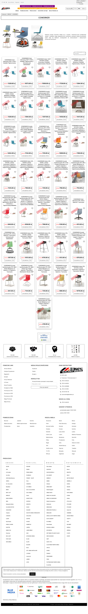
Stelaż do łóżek (75, 442)
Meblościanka (49, 437)
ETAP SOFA (8, 538)
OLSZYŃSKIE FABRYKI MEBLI (53, 544)
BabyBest (8, 486)
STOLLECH (69, 501)
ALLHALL (8, 475)
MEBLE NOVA (49, 492)
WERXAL (69, 530)
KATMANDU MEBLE (30, 536)
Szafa (73, 445)
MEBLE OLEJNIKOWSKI (51, 498)
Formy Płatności (8, 379)
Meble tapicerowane (22, 423)
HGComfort (28, 515)
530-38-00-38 (65, 391)
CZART (7, 518)
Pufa (73, 440)
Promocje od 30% (8, 396)
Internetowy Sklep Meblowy (10, 599)
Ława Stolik (62, 431)
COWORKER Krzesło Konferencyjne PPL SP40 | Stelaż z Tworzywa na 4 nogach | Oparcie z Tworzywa (61, 269)
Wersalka (61, 451)
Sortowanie (79, 52)
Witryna (48, 453)
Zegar (73, 453)
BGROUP (8, 495)
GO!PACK (28, 501)
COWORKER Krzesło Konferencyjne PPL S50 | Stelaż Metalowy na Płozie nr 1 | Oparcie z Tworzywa (44, 269)
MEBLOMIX (49, 512)
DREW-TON (8, 530)
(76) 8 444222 (65, 380)
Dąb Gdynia (8, 521)
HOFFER (28, 518)
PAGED (48, 550)
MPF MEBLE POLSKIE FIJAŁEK (53, 533)
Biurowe (6, 420)
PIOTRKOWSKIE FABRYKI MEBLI (53, 562)
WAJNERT (69, 524)
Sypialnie (32, 426)
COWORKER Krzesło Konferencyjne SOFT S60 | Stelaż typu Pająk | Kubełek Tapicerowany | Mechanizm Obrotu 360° (61, 94)
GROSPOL (28, 504)
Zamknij (32, 574)
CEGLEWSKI (8, 509)
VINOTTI (68, 518)
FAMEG (27, 469)
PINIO (48, 559)
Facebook (34, 368)
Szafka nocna (49, 448)
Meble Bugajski (50, 489)
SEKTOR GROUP (70, 478)
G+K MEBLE (28, 486)
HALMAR (28, 509)
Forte (27, 481)
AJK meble (8, 472)
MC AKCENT (49, 475)
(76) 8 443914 (65, 383)
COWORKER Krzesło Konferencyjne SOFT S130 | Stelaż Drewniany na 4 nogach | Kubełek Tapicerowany (27, 94)
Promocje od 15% (8, 390)
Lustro (60, 434)
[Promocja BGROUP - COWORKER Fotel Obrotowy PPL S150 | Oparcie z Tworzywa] (75, 210)
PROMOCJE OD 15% (26, 6)
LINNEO (28, 559)
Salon (18, 426)
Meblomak (49, 504)
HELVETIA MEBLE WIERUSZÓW (33, 512)
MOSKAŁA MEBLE (50, 527)
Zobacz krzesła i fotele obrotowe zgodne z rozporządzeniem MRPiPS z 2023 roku (37, 8)
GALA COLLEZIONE (30, 489)
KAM (27, 533)
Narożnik (74, 437)
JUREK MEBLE (29, 530)
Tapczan (61, 448)
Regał (47, 442)
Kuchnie (32, 420)
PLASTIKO (49, 565)
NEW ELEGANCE (50, 536)
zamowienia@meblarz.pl (67, 394)
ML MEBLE (49, 521)
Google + (34, 374)
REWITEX (69, 472)
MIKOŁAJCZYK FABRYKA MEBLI (53, 515)
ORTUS (48, 547)
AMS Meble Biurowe (10, 478)
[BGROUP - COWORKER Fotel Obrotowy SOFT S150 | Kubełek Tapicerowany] (9, 73)
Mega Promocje (8, 399)
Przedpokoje (7, 426)
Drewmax (8, 533)
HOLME (28, 521)
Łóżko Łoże (49, 434)
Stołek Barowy (62, 445)
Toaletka (74, 448)
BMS (7, 501)
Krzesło (61, 429)
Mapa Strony (7, 401)
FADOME (28, 466)
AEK (7, 469)
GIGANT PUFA (29, 498)
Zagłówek (61, 453)
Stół (47, 445)
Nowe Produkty (8, 385)
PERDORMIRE (49, 556)
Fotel (47, 423)
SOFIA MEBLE (70, 492)
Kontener (74, 426)
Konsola (61, 426)
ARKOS (7, 481)
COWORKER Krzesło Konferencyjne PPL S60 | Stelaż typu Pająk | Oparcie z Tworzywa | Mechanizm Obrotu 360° (27, 269)
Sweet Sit (69, 509)
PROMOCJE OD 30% (48, 6)
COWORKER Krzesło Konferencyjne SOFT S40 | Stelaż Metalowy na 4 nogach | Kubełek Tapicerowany (26, 129)
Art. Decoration (9, 483)
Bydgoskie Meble (9, 504)
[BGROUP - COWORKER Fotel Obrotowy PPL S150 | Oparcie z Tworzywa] (78, 213)
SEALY (68, 475)
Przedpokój (62, 440)
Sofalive (68, 489)
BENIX (7, 489)
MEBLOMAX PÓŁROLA (51, 509)
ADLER (7, 466)
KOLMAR (28, 544)
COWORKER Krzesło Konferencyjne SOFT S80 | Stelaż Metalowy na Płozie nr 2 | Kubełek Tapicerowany (44, 94)
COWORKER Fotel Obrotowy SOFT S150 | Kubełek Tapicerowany (9, 61)
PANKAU (48, 553)
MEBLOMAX (49, 507)
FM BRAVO (28, 475)
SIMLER (68, 486)
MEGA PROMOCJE (53, 10)
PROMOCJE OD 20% (37, 6)
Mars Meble (49, 466)
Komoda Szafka (50, 426)
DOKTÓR (8, 527)
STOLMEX (69, 507)
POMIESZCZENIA (24, 10)
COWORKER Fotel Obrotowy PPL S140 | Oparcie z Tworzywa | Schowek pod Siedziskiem (10, 235)
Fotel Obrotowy (63, 423)
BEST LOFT (8, 492)
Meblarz (48, 483)
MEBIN (48, 481)
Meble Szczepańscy (51, 501)
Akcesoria (48, 420)
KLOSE (27, 538)
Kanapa (74, 423)
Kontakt (22, 2)
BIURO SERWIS (9, 498)
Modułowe (61, 437)
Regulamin (17, 2)
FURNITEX (28, 483)
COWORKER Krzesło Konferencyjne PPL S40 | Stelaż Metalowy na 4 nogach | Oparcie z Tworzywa (44, 302)
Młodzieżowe (33, 423)
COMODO (8, 515)
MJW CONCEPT (50, 518)
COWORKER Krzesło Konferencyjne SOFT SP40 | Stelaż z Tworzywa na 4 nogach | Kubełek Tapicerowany (9, 129)
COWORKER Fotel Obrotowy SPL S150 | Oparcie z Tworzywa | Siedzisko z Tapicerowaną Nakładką (44, 129)
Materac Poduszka (76, 434)
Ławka (73, 431)
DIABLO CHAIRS (9, 524)
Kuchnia (74, 429)
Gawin (27, 495)
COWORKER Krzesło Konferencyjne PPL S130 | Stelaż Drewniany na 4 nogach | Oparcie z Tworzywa (78, 235)
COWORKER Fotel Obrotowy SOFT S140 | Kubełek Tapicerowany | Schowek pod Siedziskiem (26, 61)
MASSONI (49, 469)
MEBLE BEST (49, 486)
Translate (81, 4)
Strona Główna (11, 2)
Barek (60, 420)
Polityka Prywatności (9, 371)
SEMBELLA (69, 481)
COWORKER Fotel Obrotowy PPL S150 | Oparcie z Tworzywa (78, 200)
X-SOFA (68, 533)
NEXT (48, 538)
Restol (68, 469)
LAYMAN (28, 553)
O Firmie (6, 382)
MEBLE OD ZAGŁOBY (51, 495)
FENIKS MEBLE (29, 472)
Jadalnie (19, 420)
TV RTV (48, 451)
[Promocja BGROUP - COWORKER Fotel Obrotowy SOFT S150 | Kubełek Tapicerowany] (6, 69)
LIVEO (27, 562)
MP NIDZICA (49, 530)
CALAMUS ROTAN (10, 507)
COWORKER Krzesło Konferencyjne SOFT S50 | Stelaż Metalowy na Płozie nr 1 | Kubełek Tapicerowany (78, 94)
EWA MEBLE (8, 541)
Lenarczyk (28, 556)
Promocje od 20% (8, 393)
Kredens (48, 429)
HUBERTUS (28, 524)
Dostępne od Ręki (8, 388)
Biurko (73, 420)
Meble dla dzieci (8, 423)
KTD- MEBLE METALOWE (31, 550)
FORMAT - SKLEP (30, 478)
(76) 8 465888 (65, 386)
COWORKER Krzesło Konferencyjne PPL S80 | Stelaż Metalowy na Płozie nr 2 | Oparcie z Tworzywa (10, 269)
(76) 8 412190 (65, 389)
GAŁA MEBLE (29, 492)
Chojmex (8, 512)
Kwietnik (48, 431)
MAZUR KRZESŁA (50, 472)
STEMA (68, 495)
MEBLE (17, 10)
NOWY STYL (49, 541)
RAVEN (68, 466)
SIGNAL (68, 483)
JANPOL (28, 527)
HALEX (27, 507)
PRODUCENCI (33, 10)
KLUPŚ (27, 541)
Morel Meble (49, 524)
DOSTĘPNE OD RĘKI (43, 10)
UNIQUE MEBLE (70, 515)
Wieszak (74, 451)
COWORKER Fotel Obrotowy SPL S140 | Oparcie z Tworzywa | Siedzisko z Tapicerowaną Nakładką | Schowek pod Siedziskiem (61, 129)
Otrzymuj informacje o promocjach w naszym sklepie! (42, 381)
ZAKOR (68, 536)
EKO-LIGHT (8, 536)
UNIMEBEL (69, 512)
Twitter (34, 371)
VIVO (68, 521)
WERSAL (69, 527)
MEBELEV (49, 478)
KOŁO (27, 547)
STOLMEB (69, 504)
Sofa (60, 442)
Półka (47, 440)
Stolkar (68, 498)
